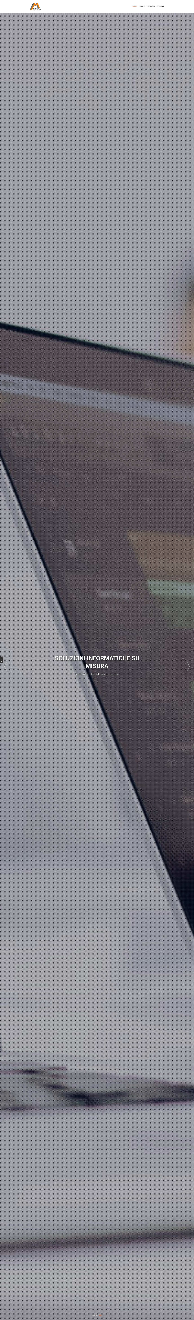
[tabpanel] (97, 666)
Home (135, 6)
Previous (6, 666)
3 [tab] (100, 1315)
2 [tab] (97, 1315)
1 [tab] (94, 1315)
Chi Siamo (151, 6)
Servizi (142, 6)
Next (188, 666)
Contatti (160, 6)
